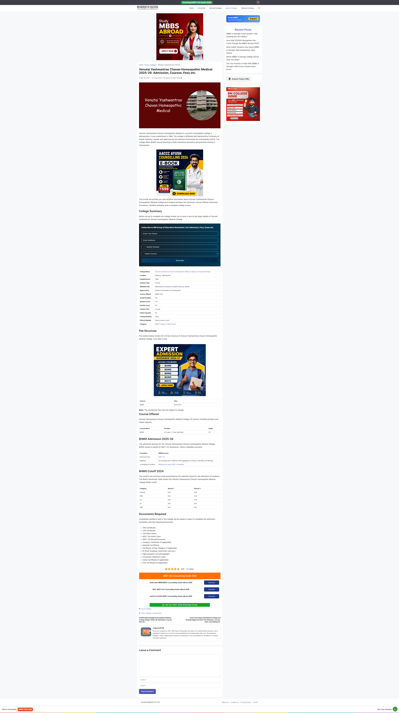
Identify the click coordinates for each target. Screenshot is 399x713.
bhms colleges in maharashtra (151, 613)
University (201, 8)
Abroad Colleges (215, 8)
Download (211, 582)
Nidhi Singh (176, 78)
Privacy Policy (246, 702)
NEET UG (162, 457)
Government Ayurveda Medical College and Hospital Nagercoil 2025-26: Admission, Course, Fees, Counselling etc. (203, 620)
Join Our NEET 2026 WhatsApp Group (181, 605)
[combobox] (144, 247)
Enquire (253, 18)
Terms (255, 702)
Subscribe (180, 260)
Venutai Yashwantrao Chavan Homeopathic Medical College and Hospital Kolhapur (183, 271)
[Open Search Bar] (259, 8)
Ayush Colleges (231, 8)
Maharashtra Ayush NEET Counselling (171, 464)
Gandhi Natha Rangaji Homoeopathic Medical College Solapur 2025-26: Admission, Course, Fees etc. (155, 620)
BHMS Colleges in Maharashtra (165, 324)
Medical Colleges (247, 8)
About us (225, 702)
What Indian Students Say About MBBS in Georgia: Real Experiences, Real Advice (242, 50)
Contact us (235, 702)
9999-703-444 (25, 709)
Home (191, 8)
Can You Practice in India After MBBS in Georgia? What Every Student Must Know (242, 66)
